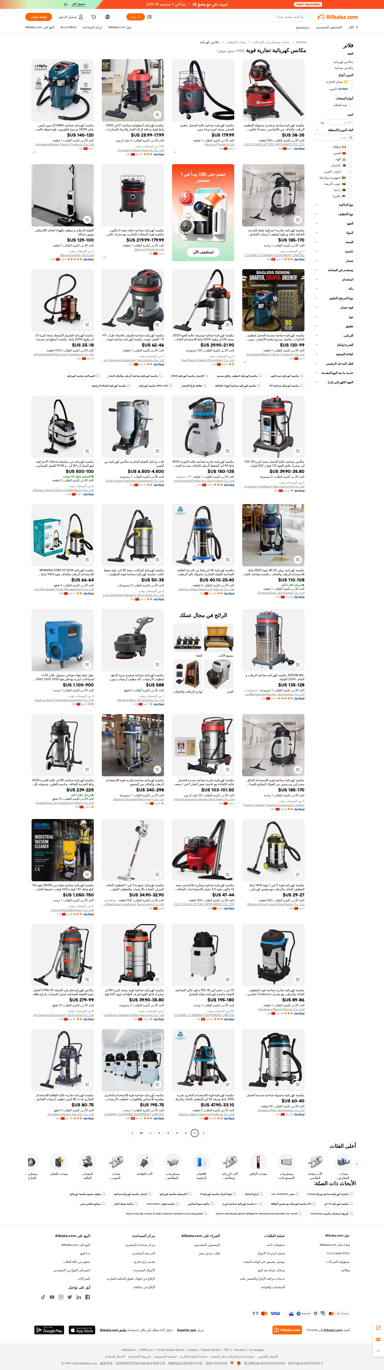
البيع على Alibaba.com (75, 1245)
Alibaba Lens (333, 1330)
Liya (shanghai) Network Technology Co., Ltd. (133, 595)
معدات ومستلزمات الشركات (271, 42)
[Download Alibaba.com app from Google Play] (49, 1330)
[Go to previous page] (204, 1133)
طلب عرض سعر (209, 1253)
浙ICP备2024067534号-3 (305, 1363)
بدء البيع (85, 1253)
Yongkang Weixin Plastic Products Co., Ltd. (64, 144)
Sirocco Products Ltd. (219, 144)
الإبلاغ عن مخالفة (144, 1287)
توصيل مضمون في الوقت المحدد (264, 1261)
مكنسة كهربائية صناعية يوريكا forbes (328, 1194)
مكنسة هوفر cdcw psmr (160, 1203)
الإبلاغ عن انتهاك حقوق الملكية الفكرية (131, 1278)
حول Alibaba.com (337, 1235)
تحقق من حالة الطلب (76, 1261)
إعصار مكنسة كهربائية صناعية (130, 1194)
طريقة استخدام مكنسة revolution (329, 1213)
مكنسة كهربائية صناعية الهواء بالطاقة (235, 385)
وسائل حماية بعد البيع (271, 1270)
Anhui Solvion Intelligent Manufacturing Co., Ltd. (273, 486)
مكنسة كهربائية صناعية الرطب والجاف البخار (133, 375)
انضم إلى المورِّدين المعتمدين (71, 1270)
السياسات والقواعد (273, 1287)
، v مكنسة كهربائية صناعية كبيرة (240, 1203)
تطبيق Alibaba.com (113, 1330)
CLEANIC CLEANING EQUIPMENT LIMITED (274, 255)
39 (141, 1133)
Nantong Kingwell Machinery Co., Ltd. (138, 799)
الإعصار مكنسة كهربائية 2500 (187, 375)
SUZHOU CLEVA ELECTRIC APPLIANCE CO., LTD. (273, 144)
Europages (256, 1350)
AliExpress (129, 1350)
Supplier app (186, 1330)
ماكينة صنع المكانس (199, 1203)
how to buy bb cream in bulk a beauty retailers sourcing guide (164, 1213)
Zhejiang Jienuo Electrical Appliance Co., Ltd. (63, 490)
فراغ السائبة (251, 1194)
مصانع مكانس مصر (90, 1203)
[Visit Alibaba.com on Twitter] (69, 1297)
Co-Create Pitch (338, 1253)
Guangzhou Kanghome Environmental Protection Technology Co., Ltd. (203, 480)
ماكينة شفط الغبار (124, 1203)
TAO (227, 1350)
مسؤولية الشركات (338, 1261)
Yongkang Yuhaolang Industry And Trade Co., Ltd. (203, 799)
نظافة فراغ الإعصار (191, 385)
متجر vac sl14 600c (283, 1194)
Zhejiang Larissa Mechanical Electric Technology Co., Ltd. (273, 694)
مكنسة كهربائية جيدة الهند (284, 375)
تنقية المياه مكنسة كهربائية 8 (216, 1194)
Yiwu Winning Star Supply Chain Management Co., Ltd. (63, 589)
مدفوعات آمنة (276, 1245)
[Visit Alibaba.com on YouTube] (52, 1297)
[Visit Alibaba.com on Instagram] (61, 1297)
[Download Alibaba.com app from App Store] (82, 1330)
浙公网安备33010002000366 (264, 1363)
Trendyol (239, 1350)
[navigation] (334, 588)
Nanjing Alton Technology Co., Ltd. (140, 700)
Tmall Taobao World (170, 1350)
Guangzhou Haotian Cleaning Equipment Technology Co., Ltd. (133, 360)
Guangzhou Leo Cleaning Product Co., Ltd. (64, 803)
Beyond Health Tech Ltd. (77, 255)
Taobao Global (210, 1350)
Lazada (192, 1350)
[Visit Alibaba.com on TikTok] (43, 1297)
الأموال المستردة (144, 1270)
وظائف (345, 1270)
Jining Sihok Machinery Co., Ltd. (72, 910)
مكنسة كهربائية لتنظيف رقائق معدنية (237, 375)
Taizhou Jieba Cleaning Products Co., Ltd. (206, 589)
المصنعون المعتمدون (207, 1245)
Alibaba (301, 42)
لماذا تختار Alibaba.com (335, 1245)
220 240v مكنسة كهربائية (153, 385)
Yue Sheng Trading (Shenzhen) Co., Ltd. (207, 360)
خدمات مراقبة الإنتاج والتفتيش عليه (262, 1278)
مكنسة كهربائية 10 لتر (336, 1203)
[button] (149, 17)
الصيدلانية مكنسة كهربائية (81, 375)
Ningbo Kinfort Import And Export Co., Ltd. (275, 904)
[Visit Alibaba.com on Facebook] (87, 1297)
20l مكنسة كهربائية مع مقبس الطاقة (291, 1203)
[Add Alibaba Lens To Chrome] (287, 1330)
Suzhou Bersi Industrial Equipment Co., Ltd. (64, 700)
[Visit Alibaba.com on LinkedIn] (78, 1297)
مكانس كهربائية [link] (210, 42)
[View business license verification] (232, 1363)
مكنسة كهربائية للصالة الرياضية (109, 385)
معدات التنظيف (236, 42)
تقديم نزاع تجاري (144, 1261)
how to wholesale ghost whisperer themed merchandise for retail (256, 1213)
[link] (378, 1328)
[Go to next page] (132, 1133)
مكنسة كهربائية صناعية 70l (284, 385)
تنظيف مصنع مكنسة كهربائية (85, 1194)
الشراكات (84, 1278)
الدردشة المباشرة (143, 1253)
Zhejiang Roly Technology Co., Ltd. (280, 593)
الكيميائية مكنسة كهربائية (173, 1194)
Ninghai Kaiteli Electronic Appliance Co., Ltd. (63, 354)
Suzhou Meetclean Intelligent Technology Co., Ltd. (133, 904)
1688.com (146, 1350)
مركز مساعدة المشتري (140, 1245)
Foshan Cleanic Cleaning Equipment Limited (273, 805)
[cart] (93, 17)
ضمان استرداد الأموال (271, 1253)
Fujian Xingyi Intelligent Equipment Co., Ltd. (134, 480)
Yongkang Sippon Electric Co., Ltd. (140, 150)
